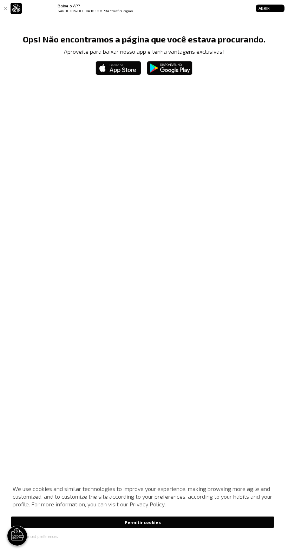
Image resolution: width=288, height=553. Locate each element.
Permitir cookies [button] (143, 522)
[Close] (5, 8)
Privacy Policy (147, 504)
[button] (34, 536)
